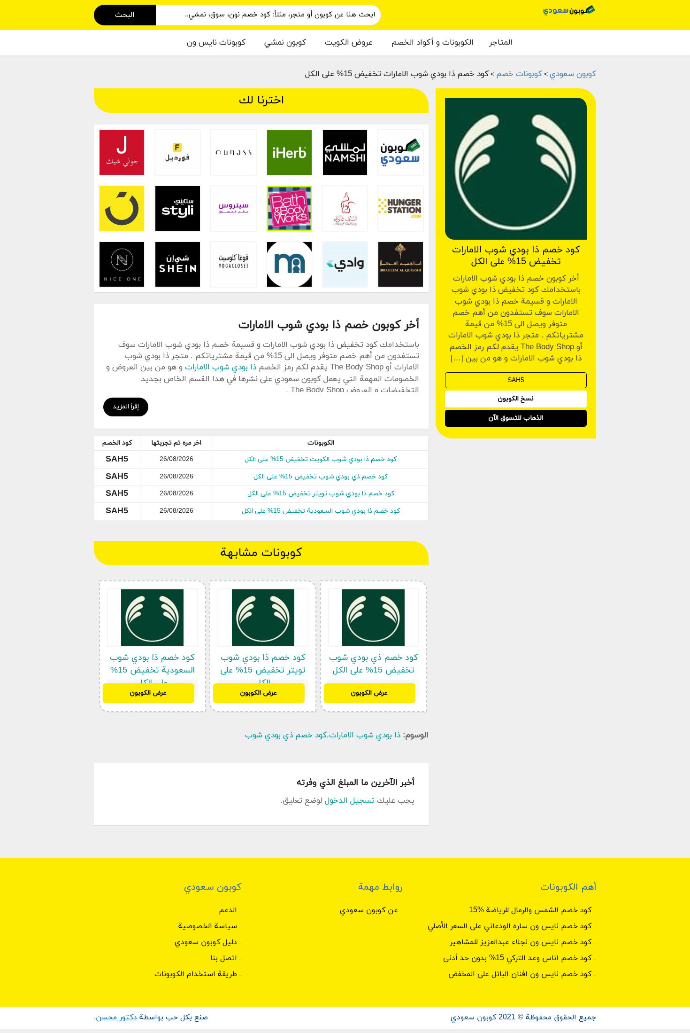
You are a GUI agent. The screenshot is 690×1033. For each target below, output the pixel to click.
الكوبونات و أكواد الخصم (432, 42)
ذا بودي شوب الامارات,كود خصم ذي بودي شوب (322, 735)
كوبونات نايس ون (216, 42)
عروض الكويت (349, 42)
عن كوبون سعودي (369, 910)
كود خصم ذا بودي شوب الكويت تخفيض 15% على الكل (321, 459)
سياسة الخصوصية (207, 926)
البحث (125, 15)
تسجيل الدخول (350, 800)
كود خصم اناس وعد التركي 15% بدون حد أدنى (517, 958)
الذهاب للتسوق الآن (516, 418)
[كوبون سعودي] (569, 9)
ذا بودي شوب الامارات (220, 367)
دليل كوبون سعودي (206, 942)
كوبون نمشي (285, 42)
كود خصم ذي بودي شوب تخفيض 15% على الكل (320, 476)
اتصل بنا (223, 958)
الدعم (228, 910)
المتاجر (501, 42)
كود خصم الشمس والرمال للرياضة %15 (530, 910)
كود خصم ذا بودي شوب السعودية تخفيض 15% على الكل (321, 511)
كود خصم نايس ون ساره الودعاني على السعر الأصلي (509, 926)
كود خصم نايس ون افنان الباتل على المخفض (519, 974)
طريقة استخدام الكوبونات (195, 974)
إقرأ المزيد (126, 406)
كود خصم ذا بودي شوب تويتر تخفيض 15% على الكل (320, 493)
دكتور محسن (116, 1017)
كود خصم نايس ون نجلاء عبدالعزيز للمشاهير (520, 942)
